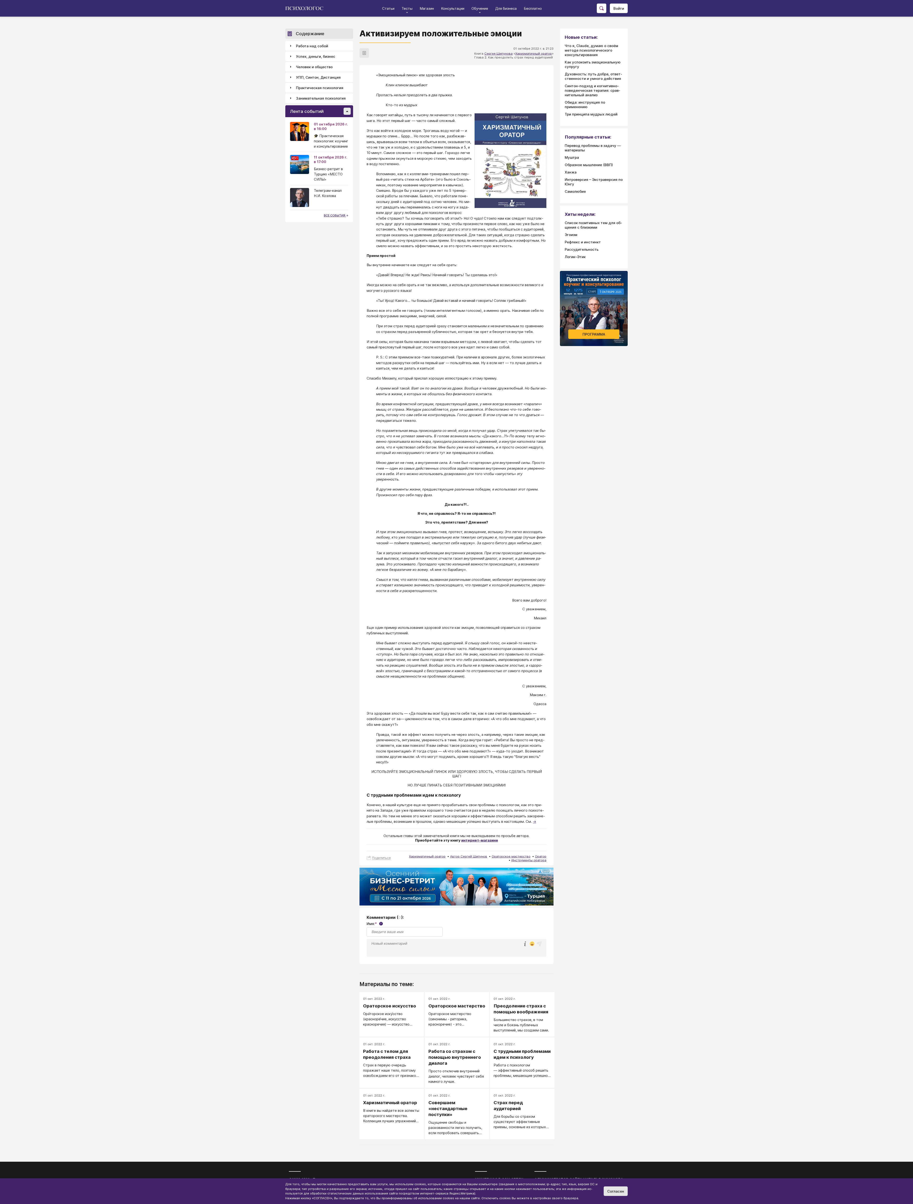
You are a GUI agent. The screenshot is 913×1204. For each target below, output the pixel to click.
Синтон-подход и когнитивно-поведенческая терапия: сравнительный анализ (592, 90)
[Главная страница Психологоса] (306, 8)
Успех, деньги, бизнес (315, 56)
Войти (618, 8)
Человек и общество (314, 67)
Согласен (615, 1191)
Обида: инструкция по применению (585, 104)
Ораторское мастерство (511, 856)
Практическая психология (319, 88)
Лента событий (307, 111)
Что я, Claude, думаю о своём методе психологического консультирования (591, 50)
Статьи (388, 8)
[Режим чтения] (364, 53)
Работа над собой (312, 46)
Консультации (452, 8)
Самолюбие (575, 191)
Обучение (479, 8)
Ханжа (571, 172)
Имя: (374, 923)
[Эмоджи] (532, 944)
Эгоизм (571, 234)
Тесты (407, 8)
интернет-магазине (479, 840)
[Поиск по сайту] (601, 8)
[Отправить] (539, 943)
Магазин (427, 8)
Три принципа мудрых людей (591, 114)
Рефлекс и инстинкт (583, 242)
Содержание (310, 33)
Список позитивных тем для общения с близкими (593, 225)
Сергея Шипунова (498, 53)
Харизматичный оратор (533, 53)
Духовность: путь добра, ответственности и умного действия (593, 76)
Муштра (572, 157)
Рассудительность (581, 249)
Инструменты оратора (528, 860)
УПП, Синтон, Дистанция (318, 77)
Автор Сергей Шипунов (468, 856)
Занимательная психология (321, 98)
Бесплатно (533, 8)
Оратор (540, 856)
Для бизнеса (506, 8)
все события (335, 215)
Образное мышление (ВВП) (589, 165)
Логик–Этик (575, 257)
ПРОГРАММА (594, 334)
